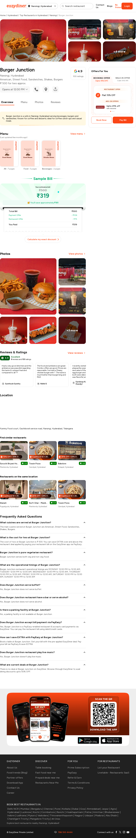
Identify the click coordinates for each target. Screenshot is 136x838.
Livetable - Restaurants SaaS (113, 772)
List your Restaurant (109, 767)
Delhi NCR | (13, 808)
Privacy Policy (75, 787)
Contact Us (100, 6)
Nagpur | (79, 815)
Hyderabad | (14, 812)
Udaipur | (90, 815)
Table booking (43, 767)
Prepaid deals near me (47, 777)
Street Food (19, 79)
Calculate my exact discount (41, 239)
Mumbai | (25, 808)
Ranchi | (61, 812)
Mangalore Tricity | (40, 818)
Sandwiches (35, 79)
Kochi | (37, 812)
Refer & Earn (75, 777)
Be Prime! (118, 6)
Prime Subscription (78, 767)
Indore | (11, 815)
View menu (76, 133)
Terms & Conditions (79, 782)
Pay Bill (123, 120)
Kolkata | (67, 808)
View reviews (75, 352)
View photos (76, 253)
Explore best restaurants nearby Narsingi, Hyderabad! (33, 823)
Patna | (89, 812)
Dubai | (76, 808)
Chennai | (49, 808)
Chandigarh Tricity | (18, 818)
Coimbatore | (48, 812)
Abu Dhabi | (112, 815)
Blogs (109, 6)
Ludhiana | (21, 815)
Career (10, 792)
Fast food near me (45, 772)
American (5, 79)
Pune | (58, 808)
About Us (12, 767)
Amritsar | (98, 812)
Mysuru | (32, 815)
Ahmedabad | (94, 808)
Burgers (58, 79)
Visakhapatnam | (75, 812)
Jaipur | (106, 808)
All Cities (55, 819)
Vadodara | (43, 815)
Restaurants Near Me (47, 782)
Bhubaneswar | (113, 812)
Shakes (48, 79)
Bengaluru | (37, 808)
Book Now (101, 120)
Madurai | (100, 815)
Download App (15, 782)
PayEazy (72, 772)
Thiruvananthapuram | (62, 815)
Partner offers (15, 777)
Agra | (113, 808)
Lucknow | (26, 812)
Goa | (83, 808)
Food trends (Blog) (17, 772)
